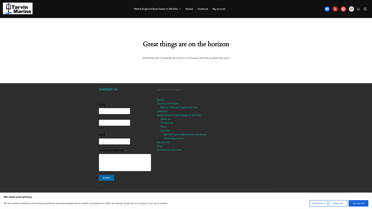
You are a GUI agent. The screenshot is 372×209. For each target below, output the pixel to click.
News (163, 126)
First (101, 116)
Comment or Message (111, 150)
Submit (106, 178)
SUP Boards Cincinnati (169, 149)
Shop (160, 146)
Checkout (202, 8)
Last (101, 128)
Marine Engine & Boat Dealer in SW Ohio (156, 8)
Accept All (358, 203)
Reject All (338, 203)
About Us (165, 119)
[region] (186, 201)
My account (219, 8)
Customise (317, 203)
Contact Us (108, 89)
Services (165, 130)
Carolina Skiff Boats (168, 103)
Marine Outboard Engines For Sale (179, 107)
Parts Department (174, 138)
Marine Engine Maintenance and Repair (185, 134)
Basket (189, 8)
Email (103, 134)
